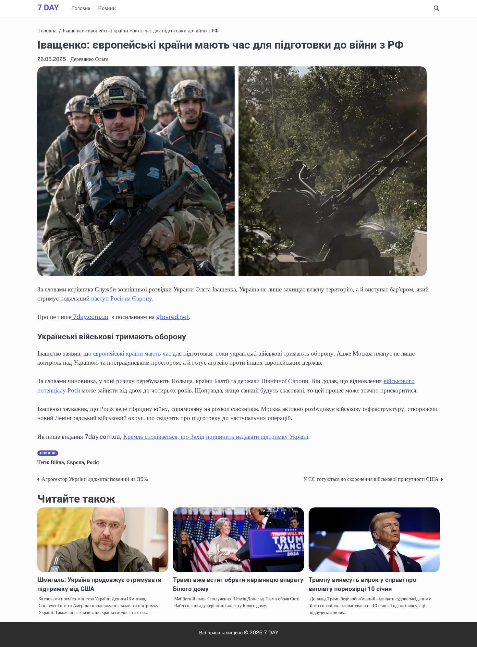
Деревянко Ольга (89, 59)
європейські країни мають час (132, 353)
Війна (57, 462)
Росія (93, 462)
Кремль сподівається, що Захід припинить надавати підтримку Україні (215, 436)
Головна (81, 8)
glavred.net (172, 316)
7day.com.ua (89, 316)
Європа (75, 462)
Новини (107, 8)
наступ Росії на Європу (121, 298)
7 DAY (48, 7)
